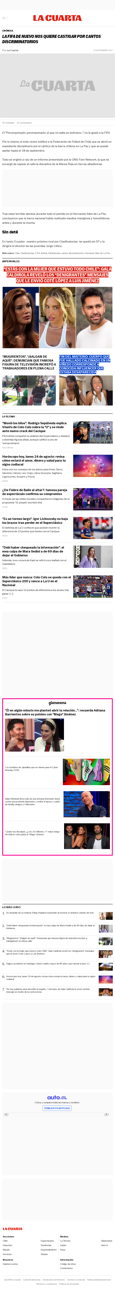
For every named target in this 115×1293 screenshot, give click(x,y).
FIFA (37, 253)
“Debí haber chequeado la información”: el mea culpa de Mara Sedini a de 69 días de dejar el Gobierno (33, 551)
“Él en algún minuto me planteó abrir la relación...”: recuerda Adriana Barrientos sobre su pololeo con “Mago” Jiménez (55, 712)
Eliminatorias (54, 253)
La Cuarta (12, 50)
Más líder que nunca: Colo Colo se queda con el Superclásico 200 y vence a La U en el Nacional (36, 581)
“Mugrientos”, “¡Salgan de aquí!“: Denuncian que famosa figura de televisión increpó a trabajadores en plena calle (29, 362)
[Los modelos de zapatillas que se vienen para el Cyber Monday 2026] (86, 772)
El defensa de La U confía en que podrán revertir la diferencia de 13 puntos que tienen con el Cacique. (31, 529)
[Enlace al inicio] (57, 703)
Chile (17, 253)
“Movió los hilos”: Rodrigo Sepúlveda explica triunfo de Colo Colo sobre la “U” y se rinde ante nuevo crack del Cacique (34, 427)
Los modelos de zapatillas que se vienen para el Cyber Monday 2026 (31, 769)
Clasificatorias (27, 253)
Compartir (9, 122)
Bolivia (44, 253)
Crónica (7, 30)
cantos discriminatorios (72, 253)
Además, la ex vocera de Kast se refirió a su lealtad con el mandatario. (34, 562)
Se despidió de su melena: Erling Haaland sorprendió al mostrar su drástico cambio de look (50, 912)
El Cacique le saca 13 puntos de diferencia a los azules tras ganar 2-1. (35, 592)
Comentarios (26, 122)
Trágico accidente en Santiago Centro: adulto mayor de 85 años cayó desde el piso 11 (48, 963)
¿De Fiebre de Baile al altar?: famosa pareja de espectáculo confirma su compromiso (34, 492)
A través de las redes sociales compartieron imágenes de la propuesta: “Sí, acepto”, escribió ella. (35, 500)
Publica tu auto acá (57, 1108)
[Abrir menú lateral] (4, 18)
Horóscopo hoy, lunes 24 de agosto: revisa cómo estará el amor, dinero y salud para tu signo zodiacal (34, 460)
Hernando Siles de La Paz (97, 253)
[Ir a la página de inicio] (57, 18)
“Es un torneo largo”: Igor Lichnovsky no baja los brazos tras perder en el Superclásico (35, 521)
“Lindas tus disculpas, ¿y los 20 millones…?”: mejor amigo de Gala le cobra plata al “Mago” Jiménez (32, 833)
